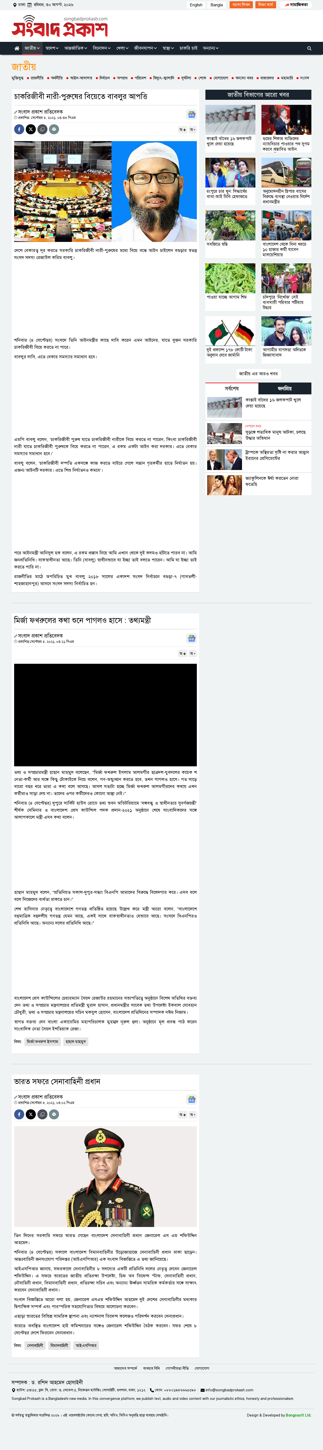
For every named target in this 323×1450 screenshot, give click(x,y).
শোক (202, 78)
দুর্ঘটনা (186, 78)
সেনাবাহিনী (35, 1345)
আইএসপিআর (86, 1345)
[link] (241, 4)
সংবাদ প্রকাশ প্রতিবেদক (40, 112)
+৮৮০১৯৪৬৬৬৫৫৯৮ (180, 1390)
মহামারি (287, 78)
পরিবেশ (140, 78)
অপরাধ (122, 78)
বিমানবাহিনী (59, 1345)
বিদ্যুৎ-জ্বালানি (163, 78)
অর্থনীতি (57, 78)
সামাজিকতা (299, 4)
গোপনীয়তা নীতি (177, 1368)
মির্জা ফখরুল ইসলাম (42, 1041)
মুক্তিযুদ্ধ (17, 78)
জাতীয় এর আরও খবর (258, 373)
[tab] (231, 388)
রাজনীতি (37, 78)
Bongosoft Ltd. (298, 1415)
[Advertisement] (105, 299)
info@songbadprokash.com (229, 1390)
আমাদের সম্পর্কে (125, 1368)
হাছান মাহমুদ (76, 1041)
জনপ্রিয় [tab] (285, 389)
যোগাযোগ (220, 78)
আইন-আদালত (81, 78)
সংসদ (304, 78)
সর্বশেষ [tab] (232, 389)
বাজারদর (267, 78)
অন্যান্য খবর (244, 78)
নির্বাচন (105, 78)
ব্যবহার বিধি (151, 1368)
